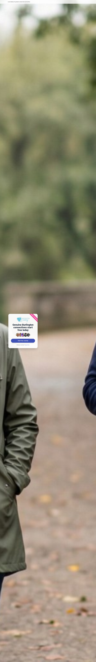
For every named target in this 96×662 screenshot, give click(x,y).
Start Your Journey (23, 340)
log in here (27, 344)
